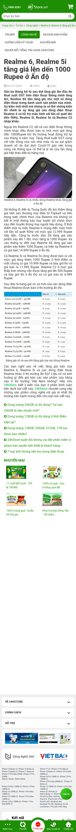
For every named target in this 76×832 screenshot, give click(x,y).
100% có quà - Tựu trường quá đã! (53, 485)
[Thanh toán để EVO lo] (54, 738)
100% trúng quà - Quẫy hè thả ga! (20, 512)
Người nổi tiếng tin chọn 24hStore (29, 50)
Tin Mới (10, 34)
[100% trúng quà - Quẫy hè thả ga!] (20, 499)
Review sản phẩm (55, 34)
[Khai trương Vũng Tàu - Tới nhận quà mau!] (56, 499)
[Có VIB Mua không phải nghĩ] (21, 738)
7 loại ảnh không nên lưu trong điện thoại (35, 451)
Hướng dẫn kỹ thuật (19, 42)
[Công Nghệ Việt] (21, 757)
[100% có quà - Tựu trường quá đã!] (56, 472)
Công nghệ (29, 34)
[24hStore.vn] (38, 7)
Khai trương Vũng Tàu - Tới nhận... (55, 512)
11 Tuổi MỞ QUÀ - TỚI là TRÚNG (19, 485)
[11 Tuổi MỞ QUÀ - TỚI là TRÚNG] (20, 472)
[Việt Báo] (55, 757)
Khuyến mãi (48, 42)
